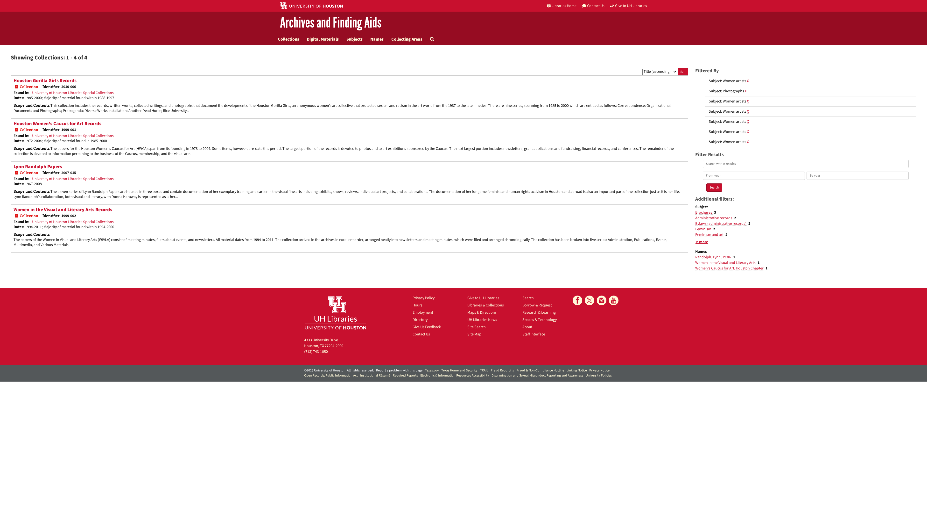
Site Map (474, 334)
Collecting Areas (406, 39)
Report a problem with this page (399, 370)
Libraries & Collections (485, 305)
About (527, 327)
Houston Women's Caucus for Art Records (57, 123)
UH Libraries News (482, 319)
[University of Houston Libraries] (335, 313)
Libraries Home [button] (564, 5)
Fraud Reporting (502, 370)
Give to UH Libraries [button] (631, 5)
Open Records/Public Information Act (331, 375)
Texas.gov (432, 370)
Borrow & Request (537, 305)
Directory (420, 319)
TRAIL (484, 370)
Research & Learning (539, 312)
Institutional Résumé (375, 375)
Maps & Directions (482, 312)
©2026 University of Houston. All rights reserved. (339, 370)
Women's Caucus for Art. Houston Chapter (729, 268)
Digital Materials (323, 39)
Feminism (703, 229)
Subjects (354, 39)
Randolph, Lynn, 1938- (713, 257)
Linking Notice (577, 370)
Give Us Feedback (427, 327)
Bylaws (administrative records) (721, 223)
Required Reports (405, 375)
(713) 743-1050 (316, 351)
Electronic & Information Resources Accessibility (454, 375)
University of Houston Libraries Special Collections (73, 92)
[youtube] (613, 300)
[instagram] (601, 300)
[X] (589, 300)
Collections (288, 39)
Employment (423, 312)
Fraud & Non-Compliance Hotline (540, 370)
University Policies (599, 375)
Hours (417, 305)
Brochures (704, 212)
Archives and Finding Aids (330, 22)
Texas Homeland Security (459, 370)
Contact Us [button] (595, 5)
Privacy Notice (599, 370)
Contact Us (421, 334)
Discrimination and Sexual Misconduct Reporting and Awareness (537, 375)
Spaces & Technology (539, 319)
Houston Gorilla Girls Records (45, 80)
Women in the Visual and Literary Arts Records (63, 209)
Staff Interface (533, 334)
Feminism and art (709, 234)
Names (377, 39)
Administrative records (714, 218)
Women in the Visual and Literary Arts (725, 262)
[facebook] (577, 300)
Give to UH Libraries (483, 298)
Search (528, 298)
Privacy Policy (424, 298)
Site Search (476, 327)
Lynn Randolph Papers (38, 166)
